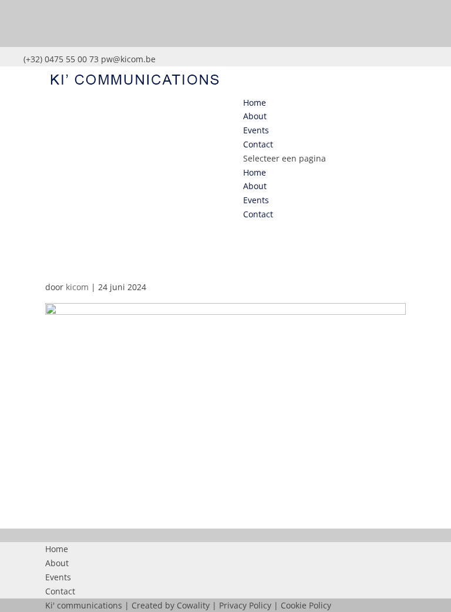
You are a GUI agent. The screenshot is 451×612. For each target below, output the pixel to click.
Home (254, 102)
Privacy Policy (245, 605)
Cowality (193, 605)
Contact (258, 144)
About (255, 116)
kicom (77, 286)
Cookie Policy (306, 605)
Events (256, 130)
